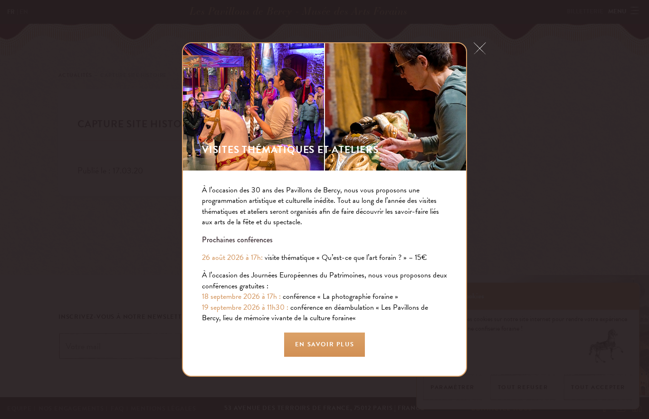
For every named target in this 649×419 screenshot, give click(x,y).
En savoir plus (324, 344)
